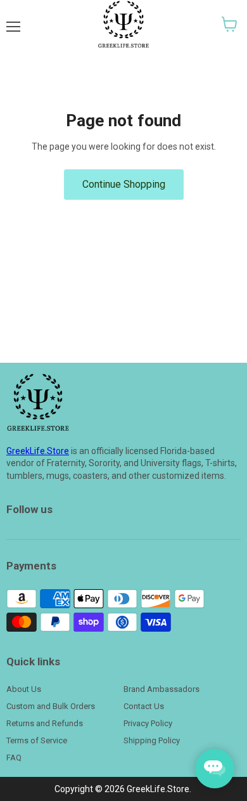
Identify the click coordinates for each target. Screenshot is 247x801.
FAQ (14, 757)
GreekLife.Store (37, 451)
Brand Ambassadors (162, 689)
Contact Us (144, 706)
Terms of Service (36, 740)
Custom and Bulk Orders (50, 706)
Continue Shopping (123, 184)
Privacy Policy (148, 723)
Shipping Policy (152, 740)
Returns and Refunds (44, 723)
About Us (23, 689)
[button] (229, 24)
